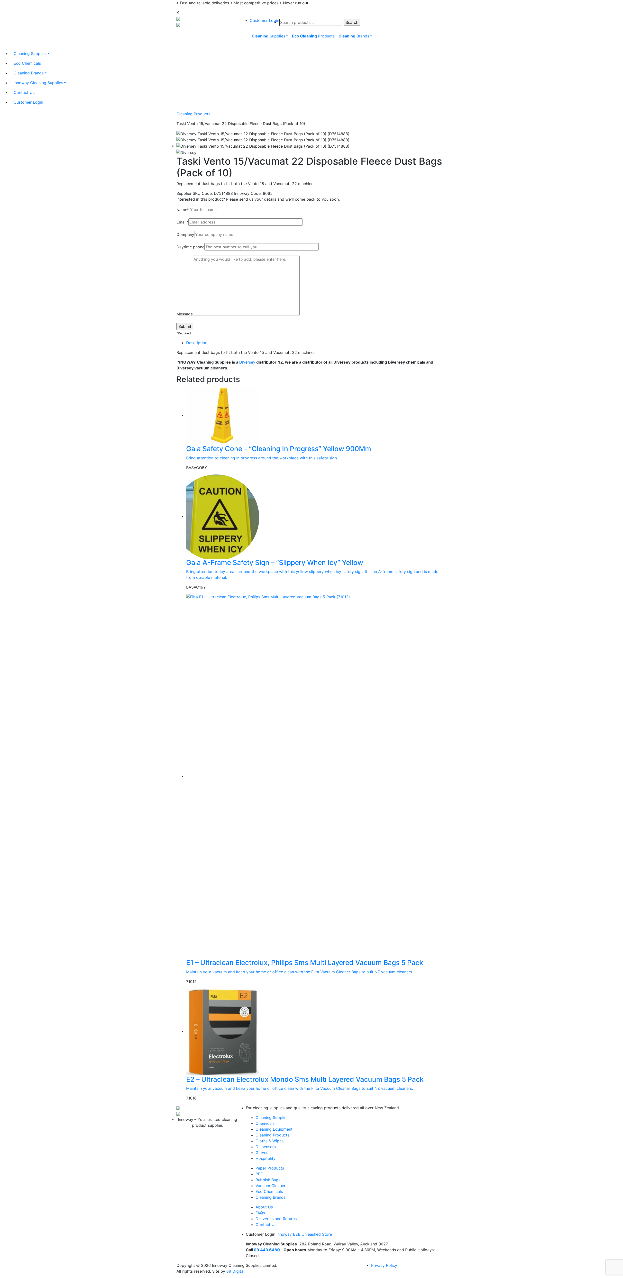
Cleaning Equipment (274, 1129)
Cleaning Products (193, 113)
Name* (182, 209)
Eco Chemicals (269, 1191)
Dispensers (266, 1146)
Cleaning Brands (270, 1197)
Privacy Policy (384, 1265)
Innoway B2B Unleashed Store (304, 1234)
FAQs (260, 1212)
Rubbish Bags (268, 1179)
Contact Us (266, 1224)
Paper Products (270, 1168)
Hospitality (265, 1158)
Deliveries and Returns (276, 1218)
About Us (264, 1207)
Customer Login (264, 20)
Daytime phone (190, 246)
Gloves (262, 1152)
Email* (182, 222)
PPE (259, 1173)
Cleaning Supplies (272, 1117)
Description (196, 342)
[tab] (316, 343)
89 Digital (235, 1271)
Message (184, 314)
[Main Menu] (249, 47)
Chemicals (265, 1123)
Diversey (247, 362)
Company (185, 234)
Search (352, 22)
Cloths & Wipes (270, 1140)
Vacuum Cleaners (271, 1185)
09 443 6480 (267, 1249)
